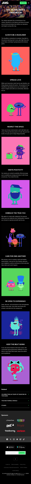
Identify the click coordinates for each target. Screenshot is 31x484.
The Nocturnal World (9, 401)
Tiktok (24, 439)
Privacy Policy (22, 464)
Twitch (20, 439)
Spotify (17, 439)
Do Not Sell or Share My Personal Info (11, 467)
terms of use (23, 473)
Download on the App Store (10, 447)
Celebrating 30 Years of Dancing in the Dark (13, 395)
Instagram (14, 439)
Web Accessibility (14, 464)
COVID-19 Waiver (23, 467)
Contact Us (8, 464)
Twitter (10, 439)
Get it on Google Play (21, 447)
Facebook (7, 439)
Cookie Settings (15, 470)
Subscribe (22, 452)
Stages (3, 405)
